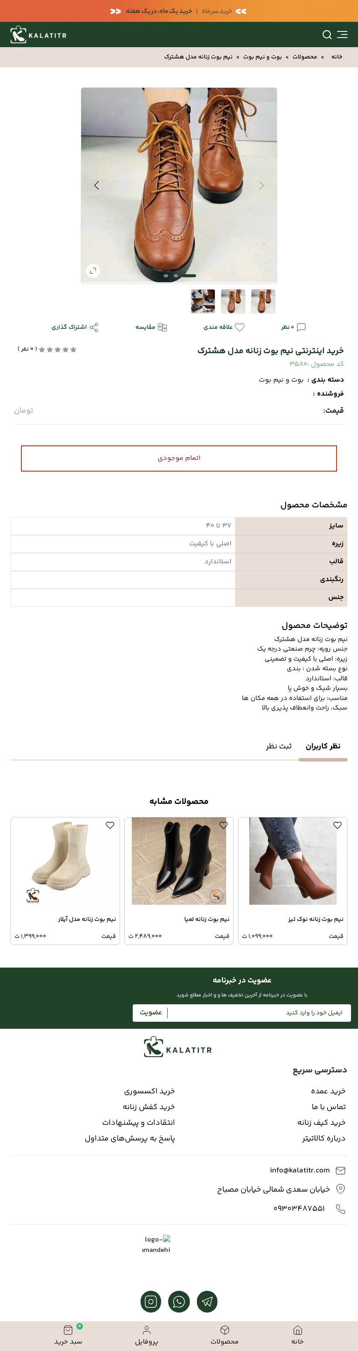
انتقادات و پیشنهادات (138, 1123)
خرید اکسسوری (149, 1092)
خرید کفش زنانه (149, 1107)
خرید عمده (328, 1092)
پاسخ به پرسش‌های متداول (130, 1139)
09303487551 (299, 1209)
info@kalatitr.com (300, 1171)
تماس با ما (329, 1107)
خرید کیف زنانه (321, 1123)
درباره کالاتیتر (324, 1139)
